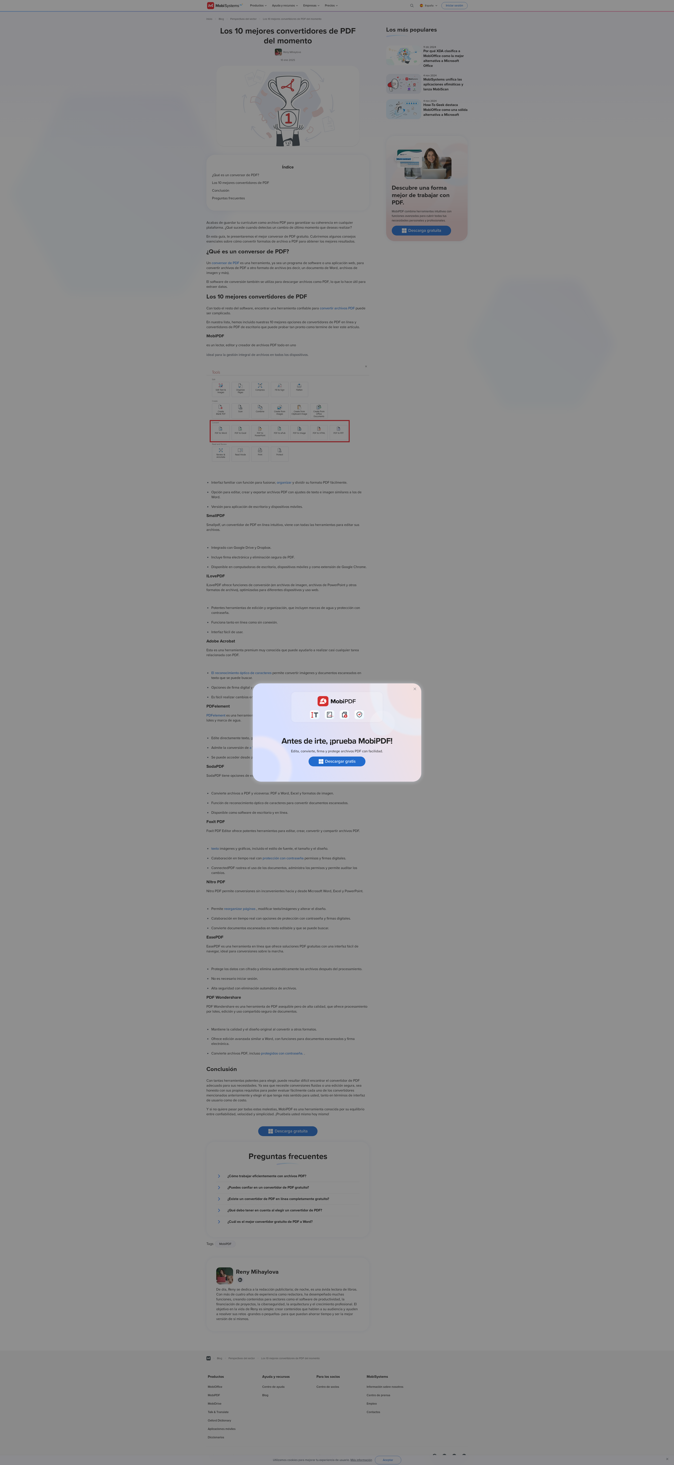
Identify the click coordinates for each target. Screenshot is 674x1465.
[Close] (415, 689)
